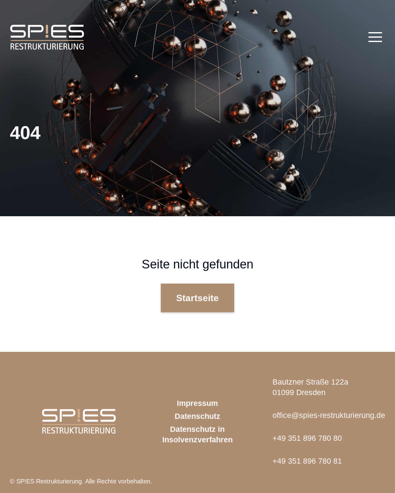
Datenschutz (197, 416)
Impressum (197, 403)
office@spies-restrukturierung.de (328, 415)
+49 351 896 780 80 (307, 438)
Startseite (197, 298)
